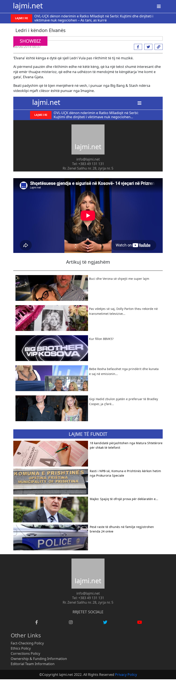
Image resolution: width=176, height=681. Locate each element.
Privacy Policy (126, 674)
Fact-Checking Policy (27, 643)
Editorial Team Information (33, 663)
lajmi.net (28, 5)
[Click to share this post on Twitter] (147, 47)
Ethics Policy (21, 648)
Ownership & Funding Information (39, 658)
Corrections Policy (25, 653)
